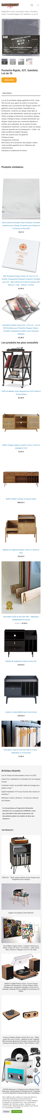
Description (7, 93)
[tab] (21, 93)
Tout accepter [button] (17, 1111)
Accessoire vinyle (22, 11)
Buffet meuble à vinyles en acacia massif (21, 499)
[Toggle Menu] (38, 5)
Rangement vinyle (8, 11)
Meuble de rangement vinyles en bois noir (21, 661)
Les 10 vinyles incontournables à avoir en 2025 (18, 775)
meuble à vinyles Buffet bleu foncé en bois (21, 712)
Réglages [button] (6, 1111)
